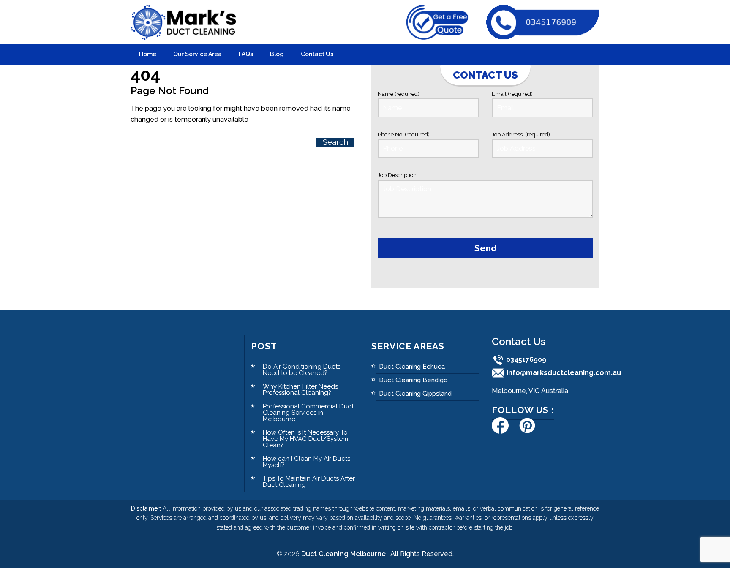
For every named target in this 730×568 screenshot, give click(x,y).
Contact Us (317, 54)
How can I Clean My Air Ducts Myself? (306, 462)
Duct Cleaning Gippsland (415, 393)
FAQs (246, 54)
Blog (277, 54)
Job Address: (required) (521, 134)
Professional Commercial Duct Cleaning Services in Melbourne (308, 412)
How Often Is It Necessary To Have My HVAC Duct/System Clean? (305, 439)
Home (147, 54)
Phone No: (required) (404, 134)
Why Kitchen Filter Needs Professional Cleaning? (300, 390)
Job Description (397, 175)
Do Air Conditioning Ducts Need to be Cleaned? (301, 370)
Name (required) (398, 94)
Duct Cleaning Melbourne (343, 554)
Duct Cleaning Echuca (412, 366)
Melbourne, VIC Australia (530, 391)
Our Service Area (197, 54)
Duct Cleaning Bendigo (413, 380)
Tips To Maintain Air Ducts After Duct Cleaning (309, 482)
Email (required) (512, 94)
